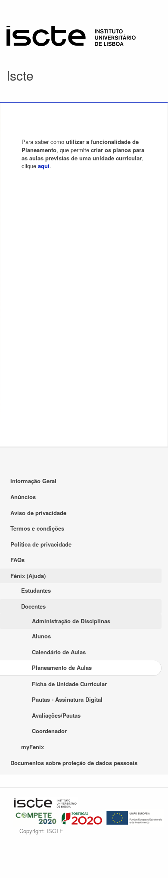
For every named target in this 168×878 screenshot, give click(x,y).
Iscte (20, 75)
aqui (44, 166)
